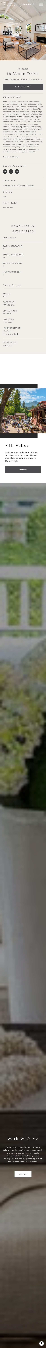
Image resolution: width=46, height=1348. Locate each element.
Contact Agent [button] (23, 87)
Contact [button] (23, 1174)
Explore (23, 469)
